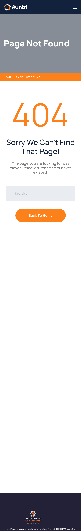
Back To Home (41, 215)
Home (8, 77)
